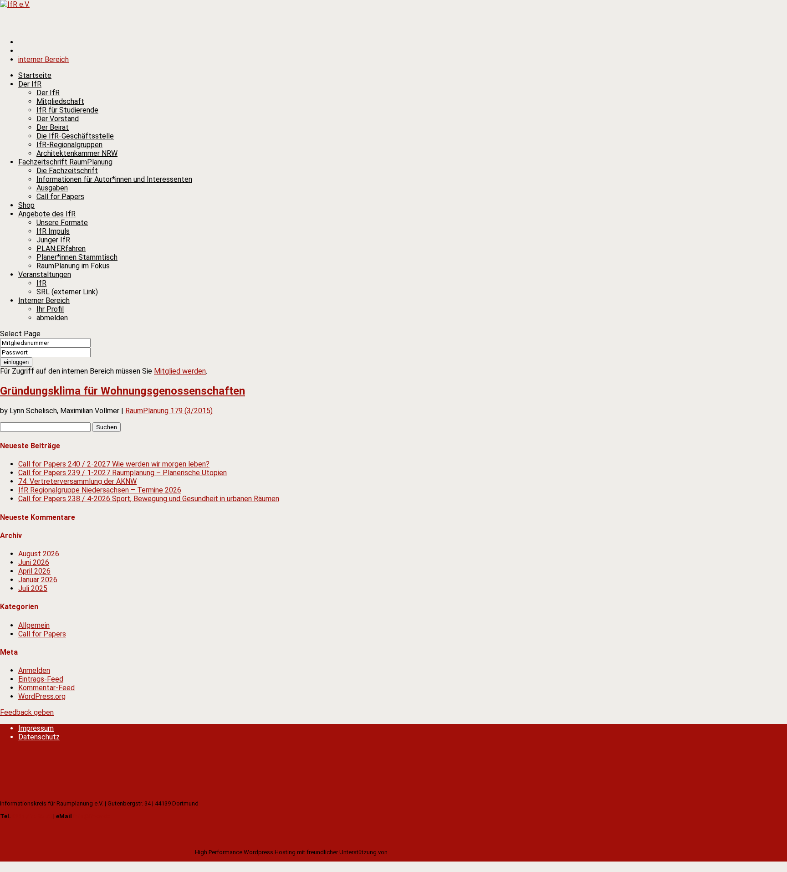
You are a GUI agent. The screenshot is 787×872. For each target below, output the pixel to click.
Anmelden (34, 670)
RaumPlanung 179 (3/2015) (169, 410)
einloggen (16, 362)
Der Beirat (52, 127)
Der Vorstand (57, 118)
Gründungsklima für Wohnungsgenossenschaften (122, 391)
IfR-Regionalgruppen (69, 144)
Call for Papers (60, 196)
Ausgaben (52, 188)
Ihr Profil (50, 309)
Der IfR (48, 92)
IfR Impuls (53, 231)
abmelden (52, 317)
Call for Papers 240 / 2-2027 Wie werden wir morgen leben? (114, 464)
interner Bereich (43, 59)
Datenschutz (39, 737)
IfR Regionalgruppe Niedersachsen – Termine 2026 (99, 490)
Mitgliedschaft (60, 101)
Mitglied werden (180, 371)
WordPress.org (42, 696)
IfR (41, 283)
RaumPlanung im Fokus (73, 266)
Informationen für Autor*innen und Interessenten (114, 179)
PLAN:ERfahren (61, 248)
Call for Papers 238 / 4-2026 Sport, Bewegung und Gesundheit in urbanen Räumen (148, 498)
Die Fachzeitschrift (67, 170)
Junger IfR (53, 240)
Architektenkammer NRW (77, 153)
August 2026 (38, 553)
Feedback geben (27, 712)
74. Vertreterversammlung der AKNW (77, 481)
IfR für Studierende (67, 110)
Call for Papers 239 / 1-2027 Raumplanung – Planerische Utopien (122, 472)
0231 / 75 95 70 (32, 816)
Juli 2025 (32, 588)
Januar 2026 (37, 579)
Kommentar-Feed (46, 687)
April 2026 (34, 571)
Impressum (36, 728)
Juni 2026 (33, 562)
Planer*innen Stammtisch (77, 257)
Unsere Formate (62, 222)
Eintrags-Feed (40, 679)
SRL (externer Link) (67, 291)
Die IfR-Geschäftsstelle (75, 136)
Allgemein (34, 625)
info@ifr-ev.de (91, 816)
